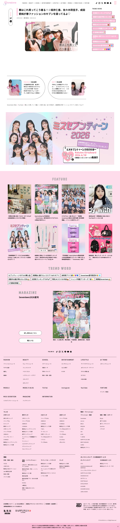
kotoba (24, 483)
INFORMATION (47, 397)
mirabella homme (85, 489)
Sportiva (102, 426)
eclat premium (84, 483)
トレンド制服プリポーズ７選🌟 (104, 28)
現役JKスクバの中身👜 (101, 24)
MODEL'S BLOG (78, 3)
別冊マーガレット (45, 434)
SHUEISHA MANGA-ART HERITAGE (86, 467)
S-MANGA (6, 439)
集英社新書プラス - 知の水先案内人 (30, 479)
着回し (5, 371)
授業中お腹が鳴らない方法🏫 (103, 17)
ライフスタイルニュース (87, 364)
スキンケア (26, 379)
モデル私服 (6, 367)
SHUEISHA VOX (84, 476)
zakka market (84, 491)
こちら (69, 527)
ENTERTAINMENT (46, 3)
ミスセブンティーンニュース (11, 400)
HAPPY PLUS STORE (86, 473)
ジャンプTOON (7, 431)
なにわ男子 (64, 367)
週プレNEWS (103, 421)
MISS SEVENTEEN (10, 397)
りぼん (42, 429)
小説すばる (6, 466)
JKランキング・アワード (87, 367)
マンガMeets (44, 442)
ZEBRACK (6, 434)
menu (115, 4)
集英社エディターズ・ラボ (106, 466)
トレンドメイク (27, 367)
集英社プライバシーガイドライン (34, 504)
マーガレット (44, 431)
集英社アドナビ (104, 463)
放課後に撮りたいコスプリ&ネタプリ (104, 37)
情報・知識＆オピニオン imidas (28, 488)
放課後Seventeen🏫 (100, 41)
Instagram (66, 388)
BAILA (82, 424)
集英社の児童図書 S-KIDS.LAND (64, 467)
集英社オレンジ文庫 (46, 463)
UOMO (82, 445)
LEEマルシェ (84, 478)
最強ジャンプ (7, 426)
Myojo (101, 418)
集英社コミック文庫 (9, 445)
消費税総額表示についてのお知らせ (13, 506)
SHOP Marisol (84, 481)
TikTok (45, 388)
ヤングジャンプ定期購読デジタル (29, 437)
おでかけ (83, 375)
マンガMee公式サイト (46, 437)
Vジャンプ (6, 424)
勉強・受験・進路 (46, 375)
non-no (82, 421)
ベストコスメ (26, 371)
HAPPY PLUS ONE (85, 439)
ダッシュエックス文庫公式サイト (48, 469)
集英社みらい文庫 (64, 463)
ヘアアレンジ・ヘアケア (29, 375)
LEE (81, 431)
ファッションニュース (9, 364)
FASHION (24, 3)
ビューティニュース (28, 364)
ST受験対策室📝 (99, 32)
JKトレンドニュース (105, 364)
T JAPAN (83, 437)
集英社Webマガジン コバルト (48, 473)
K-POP (63, 371)
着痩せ (5, 375)
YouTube (20, 105)
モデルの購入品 (85, 371)
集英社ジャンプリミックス (10, 442)
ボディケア (25, 383)
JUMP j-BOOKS (45, 466)
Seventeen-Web (12, 105)
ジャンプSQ (7, 421)
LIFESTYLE (56, 3)
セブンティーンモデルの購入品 (104, 21)
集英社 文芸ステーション (10, 469)
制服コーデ (45, 367)
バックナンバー (27, 400)
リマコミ (43, 439)
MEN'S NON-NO (85, 442)
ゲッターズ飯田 (104, 392)
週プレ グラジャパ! (105, 424)
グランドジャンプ (26, 446)
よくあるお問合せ (19, 504)
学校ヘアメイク (46, 371)
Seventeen (83, 418)
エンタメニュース (66, 364)
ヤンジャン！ (25, 441)
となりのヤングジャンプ (28, 444)
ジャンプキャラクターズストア (88, 470)
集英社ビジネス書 (26, 473)
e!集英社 (24, 485)
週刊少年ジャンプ (8, 418)
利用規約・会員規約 (51, 504)
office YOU (62, 442)
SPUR (82, 429)
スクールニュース (46, 364)
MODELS (70, 3)
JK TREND (63, 3)
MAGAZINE (26, 397)
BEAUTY (31, 3)
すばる (5, 463)
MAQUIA (83, 426)
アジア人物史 (7, 477)
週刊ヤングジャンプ (27, 434)
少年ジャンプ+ (7, 429)
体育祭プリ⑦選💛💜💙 (101, 49)
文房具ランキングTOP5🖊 (102, 13)
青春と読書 (6, 474)
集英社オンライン (85, 447)
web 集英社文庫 (8, 471)
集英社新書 (25, 476)
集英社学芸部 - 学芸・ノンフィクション (30, 469)
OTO (82, 463)
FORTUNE (87, 3)
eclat (82, 434)
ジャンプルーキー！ (9, 437)
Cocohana (62, 439)
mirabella (83, 486)
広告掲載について (8, 504)
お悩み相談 (84, 379)
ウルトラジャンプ (26, 449)
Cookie (61, 437)
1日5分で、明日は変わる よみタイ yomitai (29, 465)
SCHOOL (37, 3)
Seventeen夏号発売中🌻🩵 (103, 45)
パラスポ (102, 429)
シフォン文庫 (44, 476)
